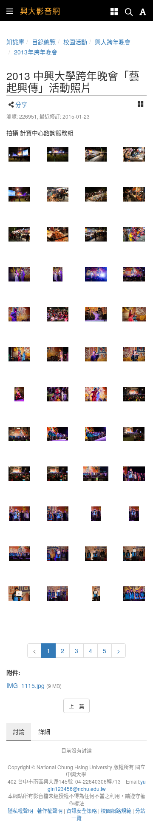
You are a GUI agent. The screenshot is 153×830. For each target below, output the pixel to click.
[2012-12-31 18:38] (57, 394)
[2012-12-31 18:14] (57, 194)
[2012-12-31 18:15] (134, 154)
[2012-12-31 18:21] (95, 234)
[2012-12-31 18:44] (134, 434)
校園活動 (75, 41)
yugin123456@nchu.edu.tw (97, 785)
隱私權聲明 (20, 810)
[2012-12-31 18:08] (19, 154)
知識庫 (15, 41)
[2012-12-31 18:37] (19, 394)
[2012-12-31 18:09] (57, 154)
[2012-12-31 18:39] (95, 394)
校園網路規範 (116, 810)
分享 (21, 104)
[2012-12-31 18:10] (95, 154)
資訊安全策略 (81, 810)
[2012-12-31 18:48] (57, 553)
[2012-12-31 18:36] (57, 354)
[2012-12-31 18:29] (57, 314)
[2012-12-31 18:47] (19, 553)
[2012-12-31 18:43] (134, 394)
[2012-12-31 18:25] (57, 274)
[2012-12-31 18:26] (95, 274)
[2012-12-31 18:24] (19, 274)
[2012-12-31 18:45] (134, 473)
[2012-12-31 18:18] (134, 194)
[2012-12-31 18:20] (19, 234)
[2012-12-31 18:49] (19, 593)
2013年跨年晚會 (35, 52)
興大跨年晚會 (112, 41)
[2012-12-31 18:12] (19, 194)
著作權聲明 (49, 810)
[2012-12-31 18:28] (19, 314)
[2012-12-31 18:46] (19, 513)
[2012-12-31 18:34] (95, 314)
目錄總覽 (44, 41)
